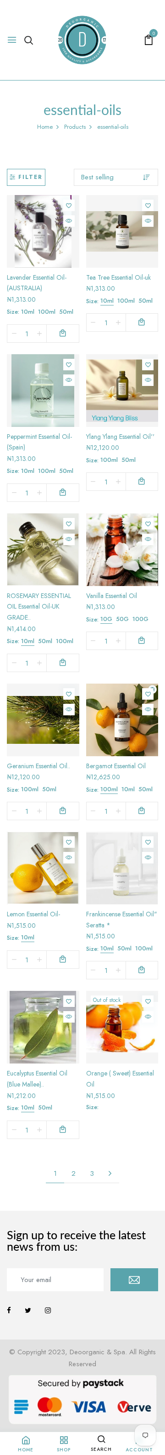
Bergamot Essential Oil (116, 766)
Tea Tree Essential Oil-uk (118, 277)
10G (106, 619)
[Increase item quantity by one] (39, 333)
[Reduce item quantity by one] (14, 333)
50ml (66, 312)
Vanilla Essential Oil (111, 595)
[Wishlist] (69, 205)
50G (122, 619)
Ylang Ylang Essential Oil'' (120, 436)
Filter (30, 177)
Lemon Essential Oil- (33, 914)
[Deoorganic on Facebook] (9, 1310)
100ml (46, 312)
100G (140, 619)
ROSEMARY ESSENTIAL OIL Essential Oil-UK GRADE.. (39, 606)
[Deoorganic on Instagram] (48, 1310)
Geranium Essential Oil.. (38, 766)
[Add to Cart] (62, 333)
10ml (27, 312)
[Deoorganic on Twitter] (28, 1310)
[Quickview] (69, 221)
